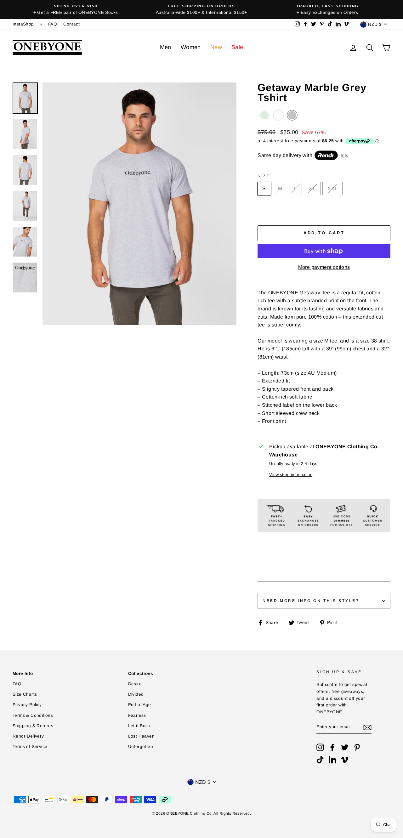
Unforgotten (140, 746)
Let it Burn (139, 725)
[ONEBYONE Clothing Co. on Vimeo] (345, 759)
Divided (136, 694)
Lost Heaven (141, 736)
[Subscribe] (367, 727)
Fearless (137, 715)
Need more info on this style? (311, 600)
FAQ (52, 24)
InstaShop (23, 24)
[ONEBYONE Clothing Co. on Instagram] (320, 747)
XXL (332, 188)
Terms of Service (30, 746)
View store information (290, 474)
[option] (76, 9)
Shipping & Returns (33, 725)
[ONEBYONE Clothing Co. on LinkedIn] (332, 759)
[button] (264, 115)
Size (264, 176)
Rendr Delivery (28, 736)
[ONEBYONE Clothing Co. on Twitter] (345, 747)
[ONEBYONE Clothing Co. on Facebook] (332, 747)
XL (312, 188)
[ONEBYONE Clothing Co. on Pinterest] (357, 747)
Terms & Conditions (33, 715)
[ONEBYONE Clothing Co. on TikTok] (320, 759)
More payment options (324, 267)
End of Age (139, 704)
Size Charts (25, 694)
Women (191, 47)
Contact (71, 24)
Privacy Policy (27, 704)
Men (165, 47)
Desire (135, 684)
